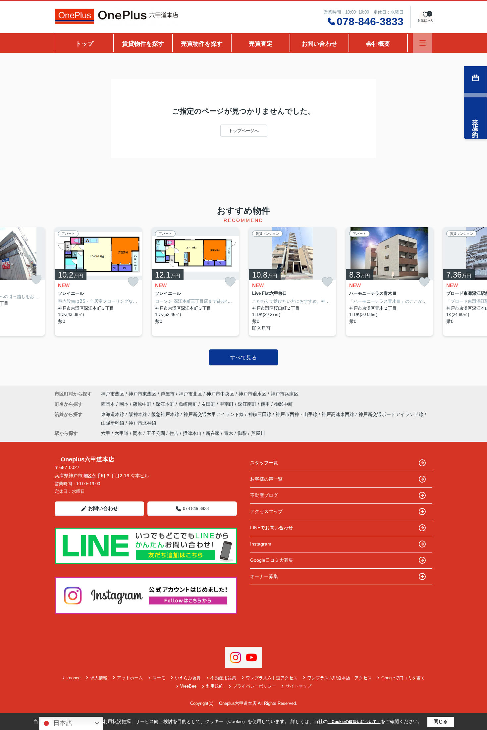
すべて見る (243, 357)
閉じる (441, 721)
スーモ (158, 677)
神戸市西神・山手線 (297, 414)
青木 (228, 433)
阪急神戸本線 (166, 414)
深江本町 (166, 404)
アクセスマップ (266, 511)
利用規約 (214, 686)
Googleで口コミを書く (403, 677)
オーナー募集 (264, 576)
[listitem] (98, 281)
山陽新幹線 (113, 423)
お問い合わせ (319, 43)
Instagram (260, 544)
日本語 (62, 722)
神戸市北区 (190, 393)
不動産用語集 (223, 677)
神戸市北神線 (142, 423)
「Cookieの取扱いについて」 (354, 721)
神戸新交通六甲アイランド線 (214, 414)
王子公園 (155, 433)
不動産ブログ (264, 495)
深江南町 (248, 404)
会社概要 (378, 43)
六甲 (105, 433)
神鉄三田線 (260, 414)
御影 (242, 433)
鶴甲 (266, 404)
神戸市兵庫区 (284, 393)
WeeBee (188, 686)
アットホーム (130, 677)
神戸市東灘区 (142, 393)
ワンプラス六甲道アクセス (272, 677)
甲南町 (227, 404)
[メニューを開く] (422, 42)
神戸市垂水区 (252, 393)
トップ (84, 43)
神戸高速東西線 (338, 414)
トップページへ (244, 130)
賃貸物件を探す (143, 43)
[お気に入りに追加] (36, 280)
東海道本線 (113, 414)
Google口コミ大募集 (271, 560)
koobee (74, 677)
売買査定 (261, 43)
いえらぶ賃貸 (188, 677)
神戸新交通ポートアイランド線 (391, 414)
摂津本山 (192, 433)
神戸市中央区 (220, 393)
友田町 (209, 404)
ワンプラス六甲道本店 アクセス (339, 677)
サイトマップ (298, 686)
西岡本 (108, 404)
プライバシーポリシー (254, 686)
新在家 (213, 433)
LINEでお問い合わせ (271, 527)
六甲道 (122, 433)
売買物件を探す (202, 43)
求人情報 (98, 677)
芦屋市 (168, 393)
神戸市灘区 (112, 393)
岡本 (124, 404)
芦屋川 (258, 433)
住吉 (174, 433)
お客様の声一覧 (266, 479)
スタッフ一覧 (264, 462)
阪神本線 (138, 414)
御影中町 (283, 404)
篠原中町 (143, 404)
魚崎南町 (188, 404)
